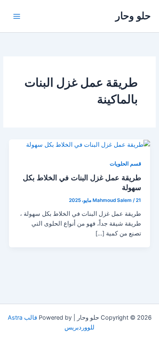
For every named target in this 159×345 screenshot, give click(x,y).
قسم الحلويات (125, 164)
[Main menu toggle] (16, 16)
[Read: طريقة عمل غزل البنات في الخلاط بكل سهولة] (88, 144)
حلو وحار (133, 16)
